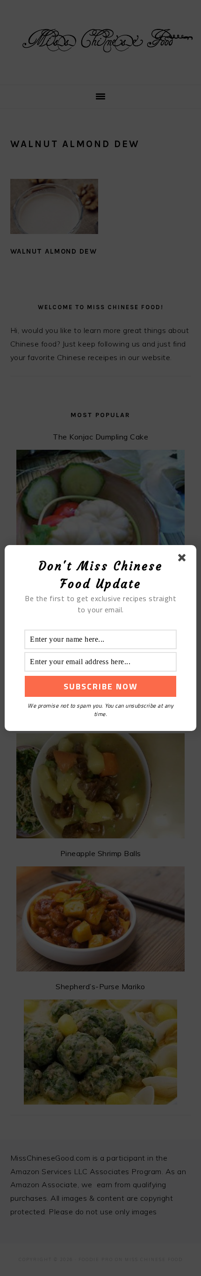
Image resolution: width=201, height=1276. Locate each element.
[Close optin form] (183, 559)
